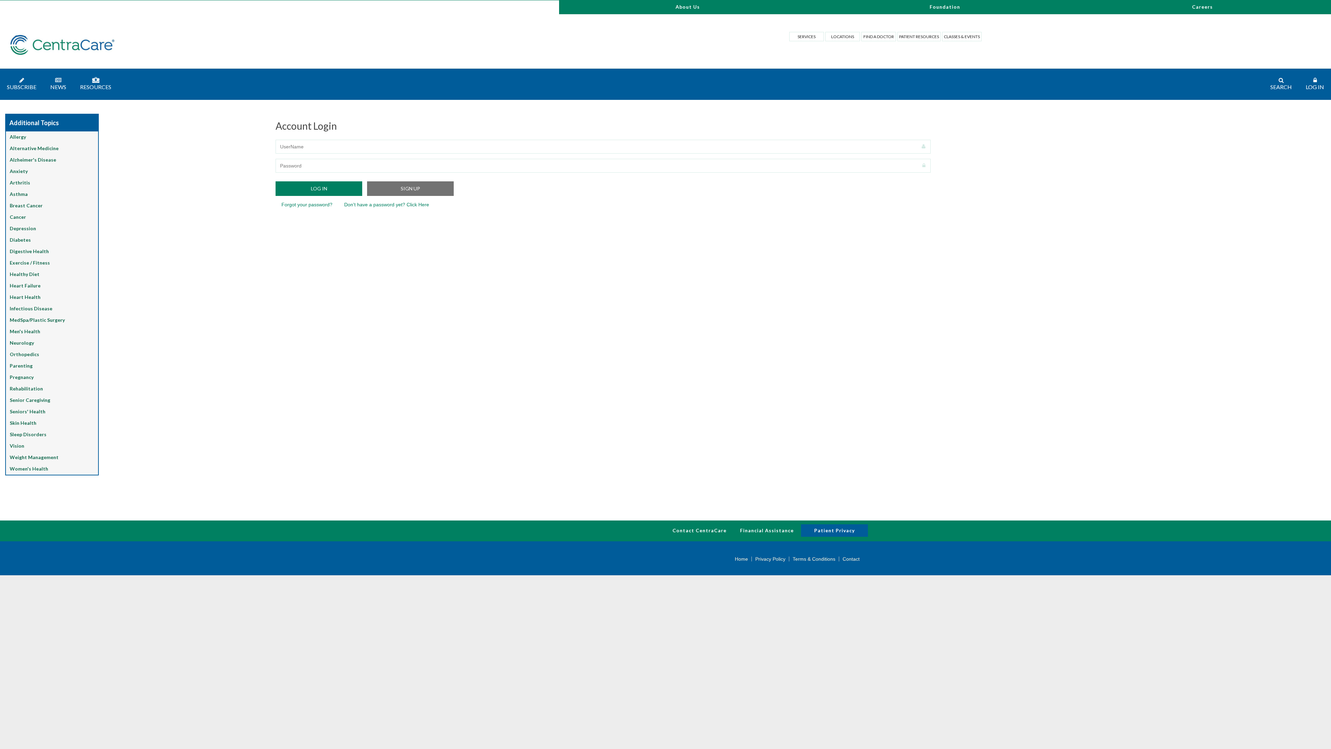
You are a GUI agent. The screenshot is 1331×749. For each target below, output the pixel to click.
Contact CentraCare (699, 530)
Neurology (22, 343)
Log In (1315, 87)
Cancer (18, 217)
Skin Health (23, 423)
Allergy (18, 137)
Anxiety (19, 171)
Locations (842, 36)
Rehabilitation (26, 388)
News (58, 87)
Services (807, 36)
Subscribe (21, 87)
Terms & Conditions (814, 559)
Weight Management (34, 457)
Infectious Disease (31, 308)
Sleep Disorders (28, 434)
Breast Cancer (26, 205)
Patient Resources (919, 36)
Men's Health (25, 331)
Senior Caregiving (30, 400)
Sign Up (410, 188)
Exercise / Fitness (30, 263)
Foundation (945, 7)
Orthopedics (24, 354)
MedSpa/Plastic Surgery (37, 320)
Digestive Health (29, 251)
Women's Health (29, 469)
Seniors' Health (27, 411)
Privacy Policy (770, 559)
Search (1281, 87)
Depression (23, 228)
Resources (95, 87)
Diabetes (20, 240)
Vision (17, 446)
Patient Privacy (834, 530)
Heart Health (25, 297)
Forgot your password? (306, 204)
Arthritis (20, 183)
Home (741, 559)
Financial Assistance (767, 530)
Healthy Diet (25, 274)
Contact (851, 559)
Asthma (19, 194)
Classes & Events (962, 36)
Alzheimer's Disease (33, 160)
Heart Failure (25, 286)
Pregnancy (22, 377)
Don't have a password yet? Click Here (386, 204)
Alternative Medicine (34, 148)
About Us (688, 7)
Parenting (21, 366)
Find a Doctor (878, 36)
